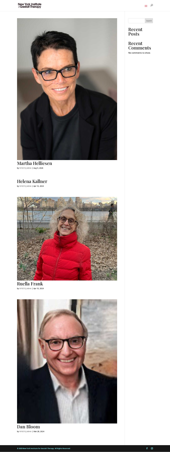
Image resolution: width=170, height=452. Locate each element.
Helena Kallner (32, 181)
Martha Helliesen (34, 163)
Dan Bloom (28, 426)
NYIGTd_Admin (25, 168)
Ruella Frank (30, 283)
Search (149, 21)
